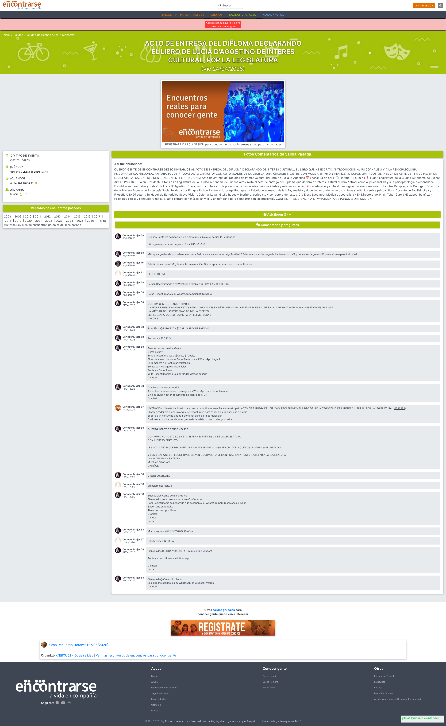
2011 (38, 216)
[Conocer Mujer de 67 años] (118, 540)
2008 (7, 216)
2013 (57, 216)
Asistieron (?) (278, 214)
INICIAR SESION (424, 5)
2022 (48, 220)
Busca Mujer (269, 687)
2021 (38, 220)
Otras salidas (83, 655)
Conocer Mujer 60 (133, 484)
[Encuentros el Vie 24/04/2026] (36, 183)
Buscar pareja (270, 676)
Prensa (154, 710)
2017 (97, 216)
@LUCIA (14, 194)
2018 (8, 220)
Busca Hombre (270, 682)
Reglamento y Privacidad (164, 687)
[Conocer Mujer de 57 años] (118, 408)
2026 (90, 220)
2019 (18, 220)
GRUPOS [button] (216, 14)
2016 (87, 216)
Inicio (6, 35)
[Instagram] (68, 703)
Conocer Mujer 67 (133, 539)
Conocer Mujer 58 (133, 235)
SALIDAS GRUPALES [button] (242, 14)
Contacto (156, 705)
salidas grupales (224, 610)
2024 (69, 220)
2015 (77, 216)
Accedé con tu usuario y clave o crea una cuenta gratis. (223, 24)
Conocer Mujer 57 (133, 407)
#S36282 (399, 408)
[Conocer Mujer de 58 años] (118, 236)
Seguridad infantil (160, 693)
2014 (67, 216)
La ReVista (379, 682)
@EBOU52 (63, 655)
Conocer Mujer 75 (133, 262)
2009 (17, 216)
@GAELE (179, 550)
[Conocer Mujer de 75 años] (118, 264)
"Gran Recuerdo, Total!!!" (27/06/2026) (78, 645)
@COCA (166, 550)
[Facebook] (56, 703)
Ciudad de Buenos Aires (42, 35)
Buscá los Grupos (383, 693)
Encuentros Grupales (385, 676)
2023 (59, 220)
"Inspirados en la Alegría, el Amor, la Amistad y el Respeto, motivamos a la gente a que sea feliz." (246, 721)
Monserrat (69, 35)
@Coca (179, 355)
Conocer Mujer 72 (133, 272)
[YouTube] (62, 703)
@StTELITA (163, 475)
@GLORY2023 (174, 531)
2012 (47, 216)
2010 (28, 216)
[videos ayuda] (440, 5)
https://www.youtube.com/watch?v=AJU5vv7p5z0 (177, 244)
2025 (79, 220)
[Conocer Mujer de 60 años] (118, 485)
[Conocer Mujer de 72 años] (118, 273)
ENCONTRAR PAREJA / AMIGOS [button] (183, 14)
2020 (28, 220)
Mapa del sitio (158, 699)
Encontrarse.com (176, 721)
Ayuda (154, 682)
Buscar (154, 676)
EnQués (378, 687)
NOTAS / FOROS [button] (273, 14)
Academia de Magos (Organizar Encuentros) (397, 699)
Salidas (18, 35)
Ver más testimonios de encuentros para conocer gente (136, 655)
